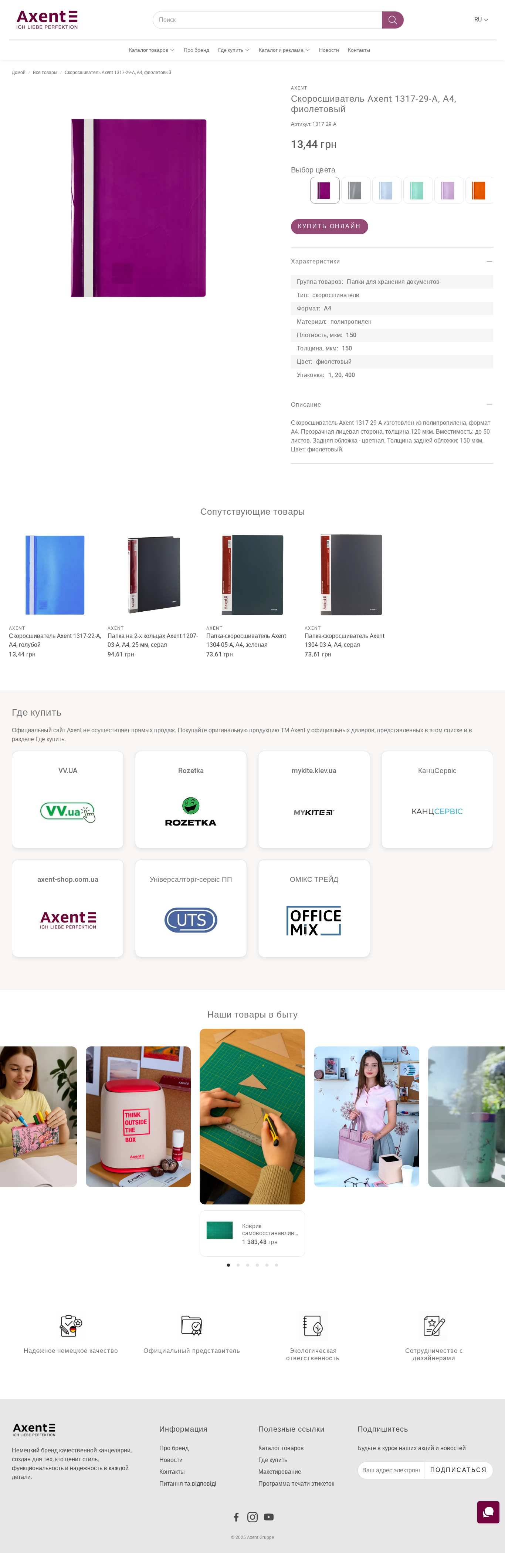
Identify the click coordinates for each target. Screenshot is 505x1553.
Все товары (45, 72)
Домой (19, 72)
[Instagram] (252, 1517)
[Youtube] (269, 1517)
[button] (278, 19)
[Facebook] (236, 1517)
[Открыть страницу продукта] (55, 574)
